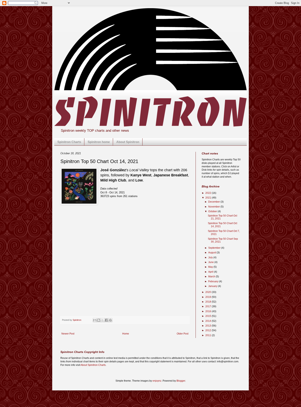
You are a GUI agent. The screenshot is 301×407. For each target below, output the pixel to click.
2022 (208, 193)
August (212, 252)
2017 (208, 306)
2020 (208, 292)
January (213, 286)
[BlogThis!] (99, 320)
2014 (208, 321)
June (211, 262)
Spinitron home (99, 142)
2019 (208, 297)
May (211, 266)
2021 (208, 197)
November (214, 206)
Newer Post (67, 333)
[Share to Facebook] (106, 320)
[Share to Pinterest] (110, 320)
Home (125, 333)
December (214, 201)
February (213, 281)
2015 (208, 316)
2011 (208, 335)
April (211, 271)
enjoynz (157, 380)
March (212, 276)
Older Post (182, 333)
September (214, 247)
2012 (208, 330)
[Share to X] (103, 320)
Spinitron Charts (69, 142)
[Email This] (95, 320)
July (210, 257)
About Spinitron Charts (93, 365)
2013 (208, 325)
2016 (208, 311)
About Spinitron (127, 142)
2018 (208, 301)
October (213, 211)
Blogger (181, 380)
